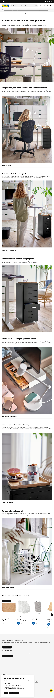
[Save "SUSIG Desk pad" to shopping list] (3, 623)
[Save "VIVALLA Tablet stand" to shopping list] (51, 624)
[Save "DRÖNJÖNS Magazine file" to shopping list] (21, 623)
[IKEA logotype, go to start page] (5, 6)
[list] (27, 615)
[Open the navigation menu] (50, 6)
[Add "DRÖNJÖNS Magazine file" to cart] (18, 623)
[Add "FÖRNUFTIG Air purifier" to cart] (33, 623)
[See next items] (52, 614)
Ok (5, 692)
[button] (27, 129)
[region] (17, 686)
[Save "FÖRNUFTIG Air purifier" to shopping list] (36, 623)
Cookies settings (13, 692)
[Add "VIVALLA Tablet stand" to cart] (48, 624)
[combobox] (22, 5)
